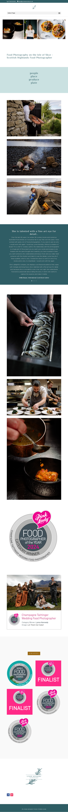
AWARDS (34, 653)
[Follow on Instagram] (11, 794)
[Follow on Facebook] (8, 794)
